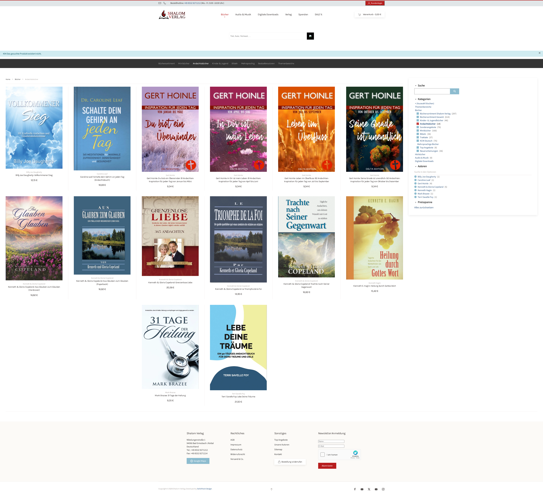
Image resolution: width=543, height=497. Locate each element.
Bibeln (235, 63)
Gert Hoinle (423, 183)
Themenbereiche (286, 63)
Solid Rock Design (204, 489)
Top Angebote (427, 147)
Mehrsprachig (248, 63)
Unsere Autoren (281, 444)
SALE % (318, 14)
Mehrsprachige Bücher (428, 144)
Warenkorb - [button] (371, 14)
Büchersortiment (166, 63)
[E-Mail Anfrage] (159, 3)
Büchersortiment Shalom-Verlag (435, 113)
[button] (271, 489)
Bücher (418, 110)
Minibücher (183, 63)
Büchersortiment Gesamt (432, 117)
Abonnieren (327, 465)
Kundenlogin (376, 3)
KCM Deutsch (426, 140)
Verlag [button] (288, 14)
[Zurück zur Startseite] (176, 14)
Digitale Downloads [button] (268, 14)
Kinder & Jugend (220, 63)
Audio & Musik (422, 157)
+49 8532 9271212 (192, 3)
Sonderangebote (428, 127)
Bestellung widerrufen (291, 461)
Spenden (303, 14)
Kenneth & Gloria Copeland (431, 186)
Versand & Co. (237, 459)
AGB (232, 439)
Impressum (235, 444)
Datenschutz (236, 449)
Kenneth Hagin (425, 190)
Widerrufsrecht (237, 454)
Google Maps (200, 461)
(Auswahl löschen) (424, 103)
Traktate (424, 137)
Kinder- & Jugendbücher (432, 120)
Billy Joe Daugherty (427, 176)
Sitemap (278, 449)
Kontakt (278, 454)
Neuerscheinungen (429, 151)
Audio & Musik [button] (243, 14)
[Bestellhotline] (164, 3)
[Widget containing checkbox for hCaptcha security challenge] (339, 454)
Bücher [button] (225, 14)
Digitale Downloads (424, 161)
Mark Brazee (424, 193)
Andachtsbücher (201, 63)
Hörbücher (420, 154)
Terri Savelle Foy (426, 197)
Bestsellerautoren (266, 63)
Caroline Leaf (424, 180)
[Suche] (454, 91)
